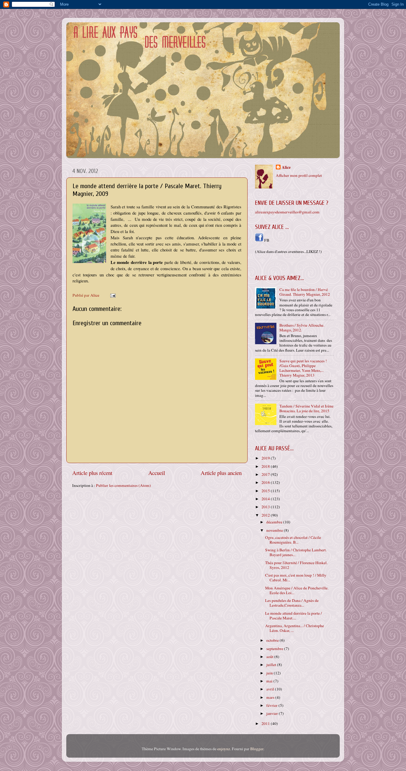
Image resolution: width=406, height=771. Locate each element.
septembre (275, 648)
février (272, 705)
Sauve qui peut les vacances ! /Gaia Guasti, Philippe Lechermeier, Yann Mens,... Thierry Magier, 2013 (303, 368)
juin (270, 673)
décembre (274, 522)
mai (269, 681)
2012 (266, 515)
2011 (266, 723)
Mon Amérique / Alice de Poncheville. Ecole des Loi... (296, 590)
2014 (266, 498)
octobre (273, 640)
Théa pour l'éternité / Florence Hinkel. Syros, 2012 (296, 565)
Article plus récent (92, 472)
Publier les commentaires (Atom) (123, 485)
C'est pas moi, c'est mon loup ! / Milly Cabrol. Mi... (295, 577)
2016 (266, 482)
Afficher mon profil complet (299, 175)
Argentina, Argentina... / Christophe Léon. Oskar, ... (294, 628)
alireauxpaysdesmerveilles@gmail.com (287, 212)
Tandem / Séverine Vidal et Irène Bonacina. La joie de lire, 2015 (306, 408)
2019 (266, 458)
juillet (271, 664)
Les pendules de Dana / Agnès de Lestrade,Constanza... (292, 603)
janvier (272, 713)
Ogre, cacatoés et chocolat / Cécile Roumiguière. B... (293, 540)
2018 (266, 466)
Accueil (156, 472)
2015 (266, 490)
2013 (266, 506)
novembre (275, 530)
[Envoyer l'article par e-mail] (112, 295)
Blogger (256, 748)
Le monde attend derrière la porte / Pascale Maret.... (293, 615)
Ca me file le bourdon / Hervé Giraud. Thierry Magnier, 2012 (304, 292)
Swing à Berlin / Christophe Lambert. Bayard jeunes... (296, 552)
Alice (286, 167)
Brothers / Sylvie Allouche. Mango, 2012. (301, 327)
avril (270, 689)
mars (270, 697)
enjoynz (223, 748)
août (270, 656)
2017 (266, 474)
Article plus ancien (221, 472)
